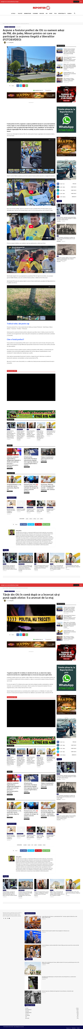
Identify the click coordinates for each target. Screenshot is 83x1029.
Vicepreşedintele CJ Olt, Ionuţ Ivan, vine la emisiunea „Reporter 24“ (51, 432)
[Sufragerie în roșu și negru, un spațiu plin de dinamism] (31, 503)
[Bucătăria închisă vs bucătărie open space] (51, 503)
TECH (55, 13)
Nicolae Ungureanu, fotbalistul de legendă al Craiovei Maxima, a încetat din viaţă (57, 991)
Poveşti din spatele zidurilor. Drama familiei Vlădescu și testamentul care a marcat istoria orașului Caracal (66, 259)
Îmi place (74, 183)
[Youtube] (9, 918)
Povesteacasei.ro (12, 497)
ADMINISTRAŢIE (27, 13)
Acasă (4, 23)
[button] (74, 13)
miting (35, 518)
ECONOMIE (35, 13)
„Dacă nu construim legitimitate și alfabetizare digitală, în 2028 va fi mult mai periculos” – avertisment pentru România (14, 462)
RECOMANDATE (49, 429)
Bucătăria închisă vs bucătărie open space (51, 510)
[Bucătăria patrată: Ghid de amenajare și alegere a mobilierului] (11, 503)
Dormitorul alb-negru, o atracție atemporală (40, 510)
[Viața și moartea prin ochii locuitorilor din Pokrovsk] (48, 451)
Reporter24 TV (26, 492)
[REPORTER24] (41, 8)
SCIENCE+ (69, 13)
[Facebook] (17, 85)
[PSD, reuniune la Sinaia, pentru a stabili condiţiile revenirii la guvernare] (60, 80)
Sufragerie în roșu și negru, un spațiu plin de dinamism (31, 510)
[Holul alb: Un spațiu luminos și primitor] (21, 503)
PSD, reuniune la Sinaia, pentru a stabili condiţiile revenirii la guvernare (69, 79)
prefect (41, 518)
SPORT (50, 13)
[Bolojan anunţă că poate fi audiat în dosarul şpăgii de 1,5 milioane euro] (33, 936)
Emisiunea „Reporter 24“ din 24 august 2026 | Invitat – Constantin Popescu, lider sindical (48, 487)
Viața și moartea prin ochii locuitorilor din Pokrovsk (47, 458)
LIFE (46, 13)
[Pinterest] (23, 85)
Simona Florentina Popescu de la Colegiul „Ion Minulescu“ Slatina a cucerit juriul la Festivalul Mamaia (31, 433)
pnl (38, 518)
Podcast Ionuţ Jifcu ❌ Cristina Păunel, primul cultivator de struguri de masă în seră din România (31, 488)
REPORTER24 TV (62, 13)
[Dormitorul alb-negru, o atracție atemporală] (41, 503)
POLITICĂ (20, 13)
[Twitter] (20, 85)
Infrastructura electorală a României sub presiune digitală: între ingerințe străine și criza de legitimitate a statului (31, 461)
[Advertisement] (41, 19)
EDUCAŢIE (42, 13)
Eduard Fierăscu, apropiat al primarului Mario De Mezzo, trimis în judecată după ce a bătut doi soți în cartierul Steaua (11, 434)
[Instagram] (5, 918)
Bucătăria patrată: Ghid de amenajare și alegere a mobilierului (11, 510)
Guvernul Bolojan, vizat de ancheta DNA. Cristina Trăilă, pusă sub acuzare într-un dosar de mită (60, 945)
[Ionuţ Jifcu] (5, 42)
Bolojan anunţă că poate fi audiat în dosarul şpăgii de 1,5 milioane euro (55, 930)
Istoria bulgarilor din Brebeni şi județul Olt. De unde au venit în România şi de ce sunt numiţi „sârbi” (66, 238)
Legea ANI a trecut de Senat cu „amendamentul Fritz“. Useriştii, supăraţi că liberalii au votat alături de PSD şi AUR (59, 917)
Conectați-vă (73, 190)
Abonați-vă (74, 196)
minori (31, 518)
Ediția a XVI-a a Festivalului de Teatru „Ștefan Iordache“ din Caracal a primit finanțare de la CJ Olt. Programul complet (40, 435)
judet (27, 518)
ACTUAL (13, 13)
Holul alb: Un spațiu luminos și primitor (21, 509)
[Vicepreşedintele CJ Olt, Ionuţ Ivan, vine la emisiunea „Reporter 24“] (51, 425)
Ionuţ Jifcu (11, 42)
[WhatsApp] (26, 85)
